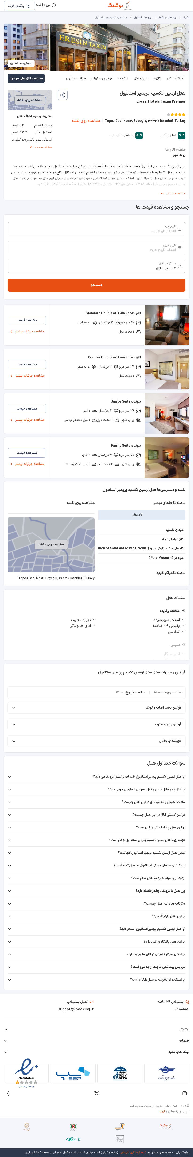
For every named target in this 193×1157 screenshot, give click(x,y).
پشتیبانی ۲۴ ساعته (170, 1001)
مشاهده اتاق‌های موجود (26, 78)
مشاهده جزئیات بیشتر (29, 331)
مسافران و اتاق (167, 263)
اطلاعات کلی (175, 78)
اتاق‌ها (157, 78)
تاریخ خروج (169, 245)
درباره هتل (140, 78)
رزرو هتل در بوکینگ (167, 17)
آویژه (162, 1111)
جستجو (97, 285)
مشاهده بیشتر (175, 193)
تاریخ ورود (170, 226)
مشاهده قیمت (27, 320)
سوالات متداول (76, 78)
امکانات (123, 78)
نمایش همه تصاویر (21, 63)
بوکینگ (186, 17)
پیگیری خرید (16, 5)
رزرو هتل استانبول (142, 17)
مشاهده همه (43, 147)
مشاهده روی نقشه (86, 121)
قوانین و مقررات (101, 78)
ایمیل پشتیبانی (77, 1001)
